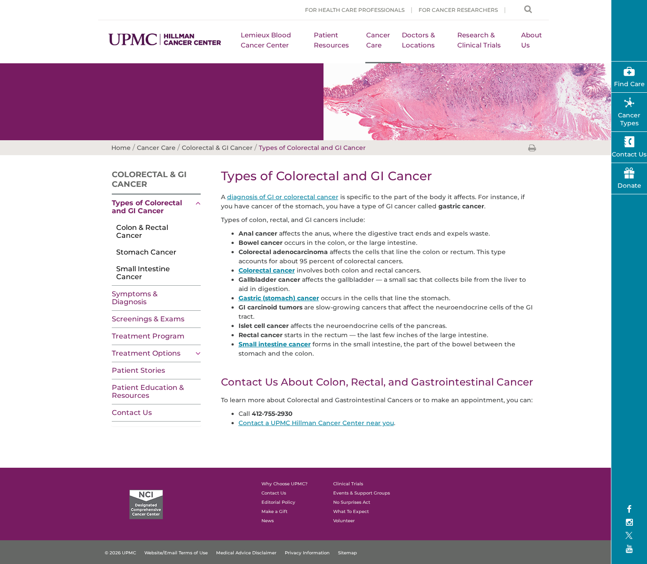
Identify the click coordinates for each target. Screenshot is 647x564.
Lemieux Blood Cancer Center (266, 40)
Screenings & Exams (148, 319)
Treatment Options (146, 353)
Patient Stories (138, 370)
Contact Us (132, 412)
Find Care (629, 84)
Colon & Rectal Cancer (142, 231)
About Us (531, 40)
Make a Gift (274, 511)
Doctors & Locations (418, 40)
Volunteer (344, 521)
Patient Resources (331, 40)
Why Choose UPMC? (284, 484)
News (267, 521)
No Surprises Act (351, 502)
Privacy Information (307, 553)
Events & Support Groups (361, 493)
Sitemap (347, 553)
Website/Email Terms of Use (176, 553)
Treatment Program (148, 336)
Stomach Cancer (146, 252)
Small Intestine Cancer (143, 273)
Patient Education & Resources (148, 391)
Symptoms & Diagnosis (135, 298)
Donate (629, 185)
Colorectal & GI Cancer (149, 179)
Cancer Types (629, 119)
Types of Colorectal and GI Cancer (147, 207)
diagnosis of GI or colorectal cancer (282, 197)
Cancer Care (378, 40)
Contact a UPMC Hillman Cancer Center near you (316, 423)
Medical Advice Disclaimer (246, 553)
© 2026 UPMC (120, 553)
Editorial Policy (278, 502)
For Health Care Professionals (354, 10)
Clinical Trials (348, 484)
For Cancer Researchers (458, 10)
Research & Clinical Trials (479, 40)
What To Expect (351, 511)
